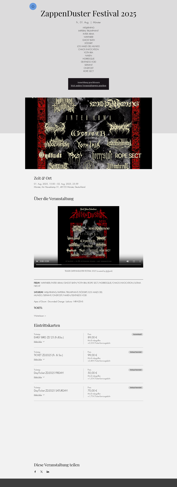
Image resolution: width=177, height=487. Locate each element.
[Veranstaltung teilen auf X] (41, 400)
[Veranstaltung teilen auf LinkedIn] (48, 400)
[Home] (33, 6)
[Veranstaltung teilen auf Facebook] (35, 400)
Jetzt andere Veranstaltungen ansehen (88, 85)
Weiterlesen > (40, 243)
